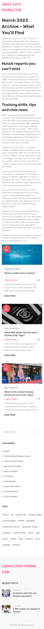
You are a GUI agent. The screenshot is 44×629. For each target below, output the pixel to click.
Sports (7, 451)
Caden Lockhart (10, 280)
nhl (12, 514)
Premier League (35, 514)
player (30, 532)
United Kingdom (9, 520)
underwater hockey (11, 526)
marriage (6, 545)
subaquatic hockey (30, 526)
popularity (30, 520)
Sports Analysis (11, 471)
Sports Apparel (11, 388)
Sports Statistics (11, 328)
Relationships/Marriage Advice (17, 456)
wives (37, 538)
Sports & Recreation (13, 466)
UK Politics (8, 476)
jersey (5, 538)
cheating (29, 538)
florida (21, 520)
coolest (13, 538)
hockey (6, 514)
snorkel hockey (19, 532)
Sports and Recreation (13, 461)
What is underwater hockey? (19, 273)
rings (38, 532)
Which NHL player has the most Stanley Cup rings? (21, 334)
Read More (10, 296)
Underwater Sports (12, 269)
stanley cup (21, 514)
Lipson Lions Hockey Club (11, 7)
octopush (7, 532)
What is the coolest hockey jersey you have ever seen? (19, 393)
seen (21, 538)
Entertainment (10, 481)
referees (16, 545)
